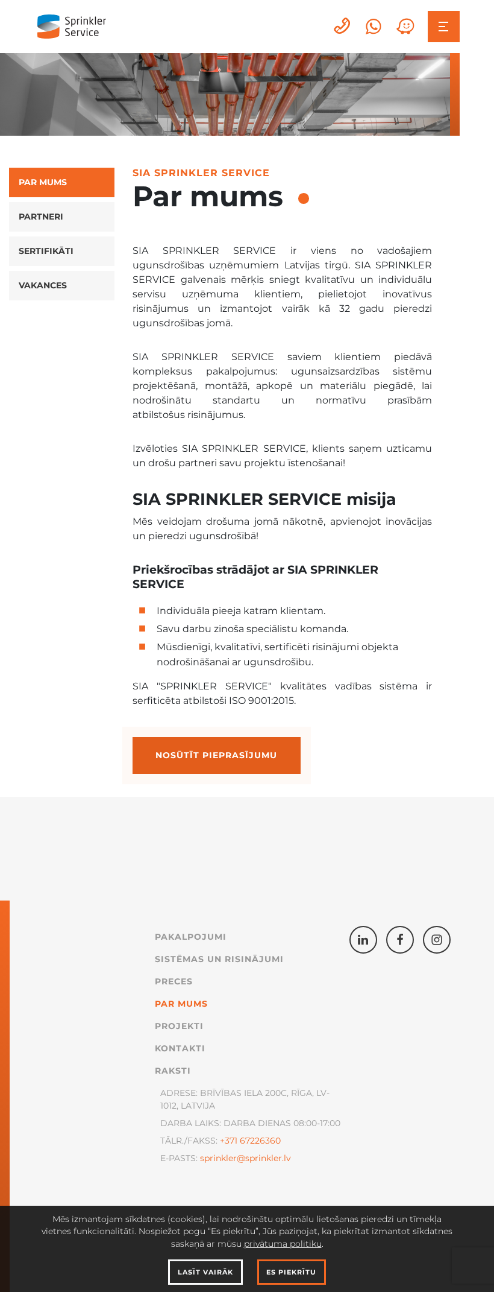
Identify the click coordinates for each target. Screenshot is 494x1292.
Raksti (173, 1070)
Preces (174, 981)
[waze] (405, 26)
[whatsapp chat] (373, 26)
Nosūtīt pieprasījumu (216, 755)
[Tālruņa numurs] (342, 26)
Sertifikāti (46, 250)
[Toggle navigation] (444, 27)
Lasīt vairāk (205, 1272)
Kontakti (180, 1048)
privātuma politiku (283, 1244)
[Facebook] (400, 940)
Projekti (179, 1026)
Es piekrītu (291, 1272)
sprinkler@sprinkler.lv (245, 1158)
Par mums (43, 182)
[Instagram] (437, 940)
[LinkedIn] (363, 940)
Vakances (43, 285)
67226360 (259, 1140)
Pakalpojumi (191, 936)
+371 (228, 1140)
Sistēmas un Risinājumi (219, 959)
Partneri (41, 216)
